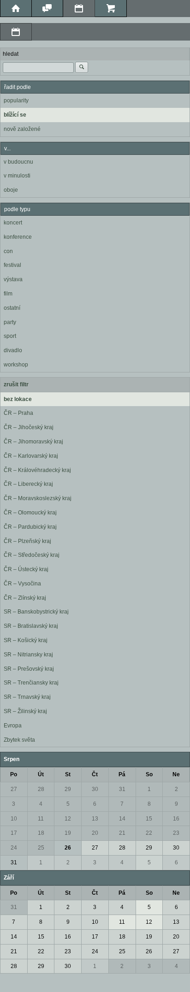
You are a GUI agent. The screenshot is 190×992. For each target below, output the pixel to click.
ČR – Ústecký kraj (26, 569)
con (8, 251)
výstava (13, 279)
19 (68, 833)
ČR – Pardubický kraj (30, 527)
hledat (10, 54)
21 (122, 833)
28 (41, 789)
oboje (11, 190)
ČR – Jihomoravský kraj (33, 441)
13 (95, 818)
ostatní (12, 308)
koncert (13, 222)
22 (149, 833)
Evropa (13, 725)
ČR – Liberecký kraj (28, 484)
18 (41, 833)
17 (14, 833)
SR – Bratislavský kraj (31, 626)
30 (95, 789)
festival (12, 265)
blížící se (15, 115)
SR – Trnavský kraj (27, 697)
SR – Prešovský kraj (29, 669)
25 (41, 847)
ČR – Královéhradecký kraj (37, 470)
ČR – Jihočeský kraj (28, 427)
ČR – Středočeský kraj (31, 555)
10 (14, 818)
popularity (16, 100)
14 (122, 818)
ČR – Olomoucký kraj (30, 512)
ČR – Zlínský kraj (25, 598)
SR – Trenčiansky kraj (31, 682)
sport (10, 336)
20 (95, 833)
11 (41, 818)
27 (14, 789)
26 (68, 847)
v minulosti (17, 175)
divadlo (13, 350)
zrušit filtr (16, 384)
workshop (16, 364)
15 (149, 818)
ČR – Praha (18, 413)
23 (176, 833)
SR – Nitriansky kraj (28, 654)
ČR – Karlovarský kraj (31, 456)
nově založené (22, 129)
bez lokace (18, 399)
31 (122, 789)
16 (176, 818)
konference (18, 237)
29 (68, 789)
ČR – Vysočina (22, 583)
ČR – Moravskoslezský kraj (37, 498)
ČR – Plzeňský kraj (27, 541)
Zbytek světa (19, 740)
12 (68, 818)
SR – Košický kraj (26, 640)
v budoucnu (18, 162)
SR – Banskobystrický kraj (36, 611)
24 (14, 847)
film (8, 293)
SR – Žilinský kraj (25, 711)
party (10, 322)
